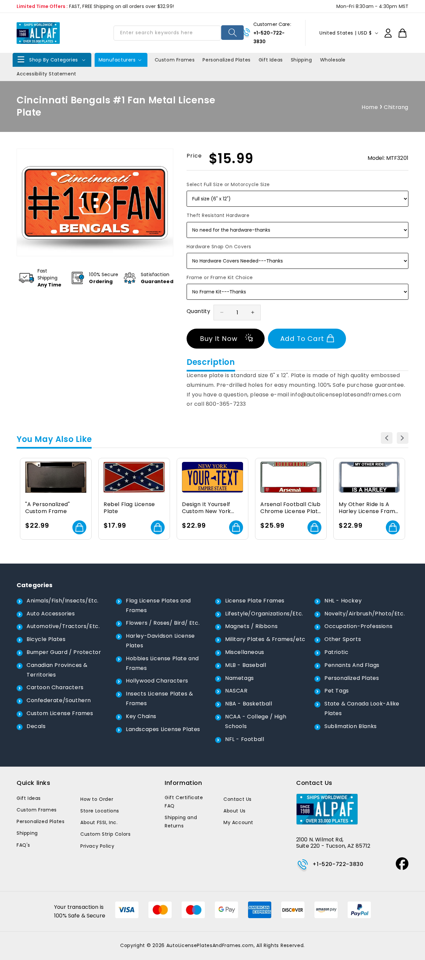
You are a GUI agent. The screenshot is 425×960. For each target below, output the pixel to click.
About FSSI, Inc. (99, 822)
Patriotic (336, 652)
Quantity (198, 311)
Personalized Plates (351, 678)
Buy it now (218, 338)
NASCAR (236, 690)
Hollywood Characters (157, 681)
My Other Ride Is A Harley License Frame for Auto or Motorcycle (369, 508)
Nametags (239, 678)
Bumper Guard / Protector (64, 652)
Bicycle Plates (46, 639)
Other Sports (342, 639)
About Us (234, 810)
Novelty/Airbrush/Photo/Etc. (364, 613)
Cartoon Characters (55, 687)
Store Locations (99, 810)
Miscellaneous (244, 652)
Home (370, 107)
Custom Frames (37, 809)
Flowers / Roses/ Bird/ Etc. (163, 623)
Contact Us (237, 799)
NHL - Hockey (343, 600)
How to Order (96, 799)
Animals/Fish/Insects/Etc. (63, 600)
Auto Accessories (51, 613)
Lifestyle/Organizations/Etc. (264, 613)
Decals (36, 726)
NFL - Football (244, 739)
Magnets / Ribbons (251, 626)
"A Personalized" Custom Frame (47, 508)
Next (402, 438)
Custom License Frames (60, 713)
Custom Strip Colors (105, 834)
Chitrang (396, 107)
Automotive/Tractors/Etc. (63, 626)
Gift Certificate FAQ (184, 801)
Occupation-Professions (358, 626)
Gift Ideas (29, 798)
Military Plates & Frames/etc (265, 639)
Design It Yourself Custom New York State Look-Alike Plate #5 (206, 508)
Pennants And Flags (352, 665)
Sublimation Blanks (350, 726)
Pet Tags (336, 690)
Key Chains (141, 716)
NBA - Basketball (248, 703)
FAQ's (23, 845)
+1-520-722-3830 (337, 864)
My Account (238, 822)
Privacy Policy (97, 846)
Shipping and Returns (181, 821)
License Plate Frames (255, 600)
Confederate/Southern (59, 700)
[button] (52, 60)
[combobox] (167, 33)
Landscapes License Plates (163, 729)
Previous (386, 438)
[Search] (232, 32)
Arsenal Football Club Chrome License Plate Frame (290, 508)
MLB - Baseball (245, 665)
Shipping (27, 833)
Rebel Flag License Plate (129, 508)
